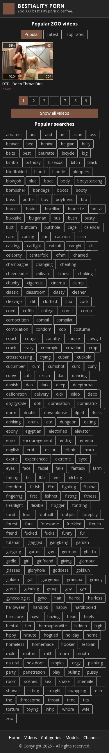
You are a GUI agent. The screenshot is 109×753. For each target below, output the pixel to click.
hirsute (30, 635)
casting (12, 245)
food (10, 514)
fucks (49, 533)
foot (27, 514)
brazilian (52, 208)
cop (62, 329)
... (54, 100)
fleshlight (14, 505)
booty (81, 190)
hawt (35, 616)
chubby (12, 283)
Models (72, 737)
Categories (51, 737)
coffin (28, 310)
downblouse (55, 412)
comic (68, 310)
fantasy (78, 468)
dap (29, 385)
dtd (49, 422)
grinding (31, 588)
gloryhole (36, 570)
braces (12, 208)
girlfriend (45, 561)
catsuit (55, 245)
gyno (42, 598)
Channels (92, 737)
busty (90, 218)
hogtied (51, 635)
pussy (92, 672)
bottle (28, 199)
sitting (33, 690)
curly (92, 366)
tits (86, 700)
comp (86, 310)
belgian (67, 144)
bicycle (68, 153)
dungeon (68, 422)
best (27, 153)
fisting (70, 496)
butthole (52, 227)
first (33, 496)
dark (44, 385)
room (11, 681)
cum (36, 366)
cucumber (15, 366)
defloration (16, 394)
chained (80, 255)
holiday (72, 635)
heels (89, 616)
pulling (74, 672)
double (30, 412)
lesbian (88, 644)
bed (29, 144)
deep (60, 385)
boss (10, 199)
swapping (77, 690)
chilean (42, 273)
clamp (78, 283)
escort (51, 449)
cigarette (35, 283)
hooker (68, 644)
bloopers (81, 171)
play (56, 672)
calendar (92, 227)
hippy (11, 635)
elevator (82, 431)
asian (77, 134)
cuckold (84, 357)
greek (11, 588)
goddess (61, 570)
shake (64, 681)
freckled (74, 524)
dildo (75, 394)
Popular (31, 34)
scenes (30, 681)
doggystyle (16, 403)
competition (17, 320)
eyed (82, 459)
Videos (30, 737)
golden (12, 579)
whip (50, 709)
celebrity (14, 255)
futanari (13, 542)
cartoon (62, 236)
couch (11, 338)
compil (42, 320)
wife (86, 709)
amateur (14, 134)
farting (12, 477)
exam (88, 449)
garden (82, 542)
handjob (40, 607)
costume (82, 329)
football (45, 514)
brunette (76, 208)
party (11, 672)
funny (67, 533)
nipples (58, 663)
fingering (14, 496)
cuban (63, 357)
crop (93, 347)
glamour (87, 561)
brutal (97, 208)
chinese (63, 273)
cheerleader (17, 273)
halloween (15, 607)
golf (30, 579)
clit (32, 301)
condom (43, 329)
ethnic (70, 449)
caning (28, 236)
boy (44, 199)
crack (11, 347)
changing (44, 264)
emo (10, 440)
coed (10, 310)
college (48, 310)
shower (13, 690)
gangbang (59, 542)
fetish (35, 486)
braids (31, 208)
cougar (31, 338)
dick (59, 394)
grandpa (74, 579)
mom (64, 653)
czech (44, 375)
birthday (33, 162)
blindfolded (16, 171)
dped (79, 412)
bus (57, 218)
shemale (85, 681)
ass (93, 134)
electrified (58, 431)
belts (10, 153)
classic (12, 292)
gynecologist (18, 598)
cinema (58, 283)
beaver (12, 144)
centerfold (39, 255)
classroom (36, 292)
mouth (82, 653)
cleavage (14, 301)
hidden (80, 625)
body (65, 181)
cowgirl (94, 338)
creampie (49, 347)
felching (74, 477)
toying (32, 709)
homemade (43, 644)
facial (43, 468)
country (53, 338)
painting (95, 663)
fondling (79, 505)
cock (84, 301)
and (48, 134)
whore (68, 709)
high (98, 625)
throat (54, 700)
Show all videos (54, 113)
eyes (10, 468)
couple (73, 338)
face (26, 468)
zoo (9, 718)
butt (10, 227)
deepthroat (83, 385)
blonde (58, 171)
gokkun (83, 570)
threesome (30, 700)
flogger (58, 505)
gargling (13, 551)
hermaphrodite (53, 625)
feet (56, 477)
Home (14, 737)
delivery (41, 394)
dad (61, 375)
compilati (65, 320)
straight (54, 690)
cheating (68, 264)
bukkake (14, 218)
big (84, 153)
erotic (32, 449)
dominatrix (87, 403)
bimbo (12, 162)
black (92, 162)
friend (11, 533)
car (44, 236)
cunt (76, 366)
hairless (95, 598)
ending (66, 440)
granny (96, 579)
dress (97, 412)
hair (57, 598)
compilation (17, 329)
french (95, 524)
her (28, 625)
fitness (90, 496)
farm (97, 468)
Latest (52, 34)
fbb (42, 477)
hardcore (14, 616)
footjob (67, 514)
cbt (92, 245)
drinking (13, 422)
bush (72, 218)
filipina (89, 486)
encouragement (37, 440)
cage (72, 227)
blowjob (13, 181)
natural (12, 663)
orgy (76, 663)
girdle (11, 561)
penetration (34, 672)
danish (12, 385)
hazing (53, 616)
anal (33, 134)
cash (81, 236)
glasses (13, 570)
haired (75, 598)
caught (75, 245)
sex (48, 681)
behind (47, 144)
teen (98, 690)
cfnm (61, 255)
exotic (11, 459)
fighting (69, 486)
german (69, 551)
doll (37, 403)
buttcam (29, 227)
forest (11, 524)
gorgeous (50, 579)
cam (10, 236)
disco (92, 394)
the (9, 700)
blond (39, 171)
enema (86, 440)
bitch (75, 162)
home (92, 635)
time (71, 700)
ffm (51, 486)
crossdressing (19, 357)
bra (84, 199)
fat (28, 477)
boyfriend (65, 199)
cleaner (79, 292)
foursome (49, 524)
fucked (30, 533)
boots (62, 190)
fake (60, 468)
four (29, 524)
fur (82, 533)
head (71, 616)
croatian (73, 347)
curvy (11, 375)
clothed (50, 301)
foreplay (90, 514)
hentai (12, 625)
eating (90, 422)
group (52, 588)
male (10, 653)
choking (85, 273)
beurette (46, 153)
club (68, 301)
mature (30, 653)
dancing (79, 375)
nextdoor (35, 663)
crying (45, 357)
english (12, 449)
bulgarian (37, 218)
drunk (33, 422)
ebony (12, 431)
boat (48, 181)
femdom (14, 486)
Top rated (75, 34)
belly (86, 144)
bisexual (55, 162)
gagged (35, 542)
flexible (37, 505)
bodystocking (89, 181)
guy (68, 588)
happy (61, 607)
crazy (28, 347)
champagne (17, 264)
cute (28, 375)
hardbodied (85, 607)
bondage (41, 190)
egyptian (33, 431)
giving (66, 561)
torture (12, 709)
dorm (11, 412)
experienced (36, 459)
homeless (15, 644)
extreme (63, 459)
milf (47, 653)
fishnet (51, 496)
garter (34, 551)
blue (33, 181)
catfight (34, 245)
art (62, 134)
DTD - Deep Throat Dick (22, 83)
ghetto (90, 551)
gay (50, 551)
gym (83, 588)
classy (59, 292)
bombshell (16, 190)
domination (59, 403)
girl (26, 561)
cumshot (56, 366)
